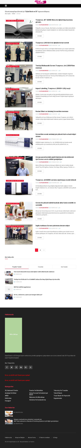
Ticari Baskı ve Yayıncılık (15, 20)
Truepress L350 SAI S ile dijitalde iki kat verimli (52, 43)
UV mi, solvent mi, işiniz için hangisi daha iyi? (28, 294)
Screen (19, 13)
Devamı (39, 36)
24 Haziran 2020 (54, 182)
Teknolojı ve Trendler (61, 390)
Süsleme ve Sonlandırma (37, 400)
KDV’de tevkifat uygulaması (22, 287)
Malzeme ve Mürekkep (36, 397)
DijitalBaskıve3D (44, 24)
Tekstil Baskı (58, 393)
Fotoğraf (8, 401)
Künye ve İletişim (20, 437)
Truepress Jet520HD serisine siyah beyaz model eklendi (56, 180)
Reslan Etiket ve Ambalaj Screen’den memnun (52, 111)
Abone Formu (32, 437)
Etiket (13, 13)
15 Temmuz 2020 (54, 139)
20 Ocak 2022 (53, 45)
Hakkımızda (8, 437)
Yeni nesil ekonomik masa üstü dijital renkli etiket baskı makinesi (34, 271)
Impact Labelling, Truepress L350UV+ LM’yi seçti (53, 88)
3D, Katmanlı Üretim (11, 390)
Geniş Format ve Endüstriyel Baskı (38, 393)
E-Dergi (55, 437)
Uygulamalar (58, 398)
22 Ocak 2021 (53, 114)
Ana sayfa (7, 13)
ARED (6, 395)
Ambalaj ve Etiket (13, 43)
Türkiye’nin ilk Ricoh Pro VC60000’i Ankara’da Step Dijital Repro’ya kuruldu (37, 279)
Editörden (8, 398)
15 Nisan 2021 (54, 70)
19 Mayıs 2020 (53, 207)
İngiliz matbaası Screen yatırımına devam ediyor (53, 226)
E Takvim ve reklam (44, 437)
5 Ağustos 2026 (54, 24)
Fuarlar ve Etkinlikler (36, 390)
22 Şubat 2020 (54, 228)
